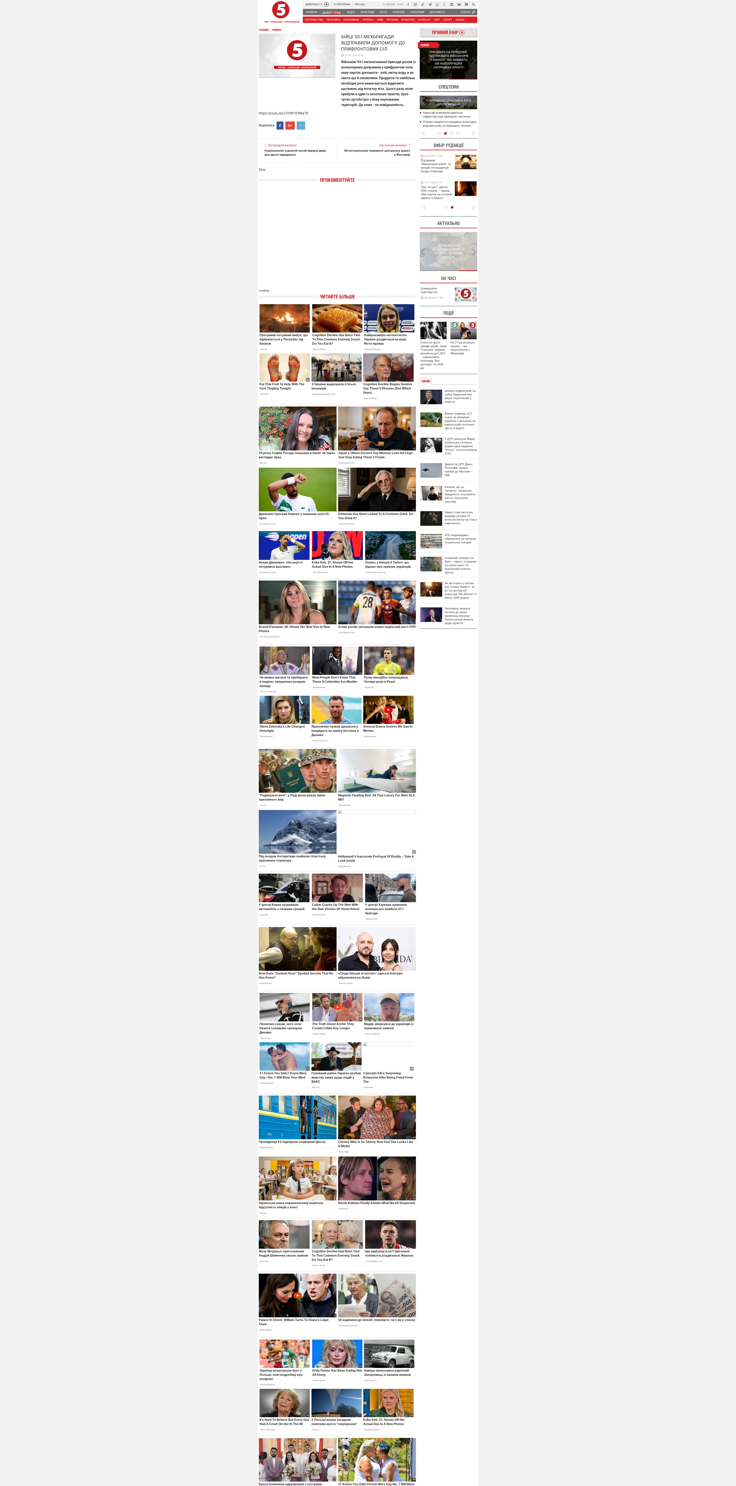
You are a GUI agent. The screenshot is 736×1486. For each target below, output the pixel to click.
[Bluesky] (459, 4)
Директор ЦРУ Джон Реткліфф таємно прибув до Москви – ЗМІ (459, 469)
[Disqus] (337, 240)
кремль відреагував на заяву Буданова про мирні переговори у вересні (460, 396)
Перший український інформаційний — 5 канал (281, 12)
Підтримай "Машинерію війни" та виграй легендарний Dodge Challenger (436, 166)
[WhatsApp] (437, 4)
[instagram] (415, 4)
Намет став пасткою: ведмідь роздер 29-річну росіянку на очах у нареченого (461, 518)
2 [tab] (463, 79)
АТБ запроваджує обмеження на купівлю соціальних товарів (460, 538)
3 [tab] (451, 133)
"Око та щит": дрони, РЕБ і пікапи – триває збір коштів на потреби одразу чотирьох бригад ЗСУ (436, 194)
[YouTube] (466, 4)
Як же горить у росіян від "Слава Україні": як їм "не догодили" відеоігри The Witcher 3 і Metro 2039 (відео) (461, 591)
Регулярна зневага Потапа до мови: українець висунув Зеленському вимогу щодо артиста (459, 616)
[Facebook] (408, 4)
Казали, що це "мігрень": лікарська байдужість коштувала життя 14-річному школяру (460, 494)
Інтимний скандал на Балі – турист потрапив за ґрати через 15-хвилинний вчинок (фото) (460, 565)
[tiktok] (422, 4)
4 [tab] (457, 133)
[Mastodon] (451, 4)
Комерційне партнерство (429, 290)
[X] (444, 4)
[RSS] (473, 4)
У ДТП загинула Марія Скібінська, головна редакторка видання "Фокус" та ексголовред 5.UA (461, 446)
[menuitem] (311, 12)
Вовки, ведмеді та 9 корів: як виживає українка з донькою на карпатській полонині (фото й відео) (460, 421)
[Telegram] (430, 4)
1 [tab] (434, 79)
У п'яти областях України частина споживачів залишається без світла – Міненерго (449, 125)
